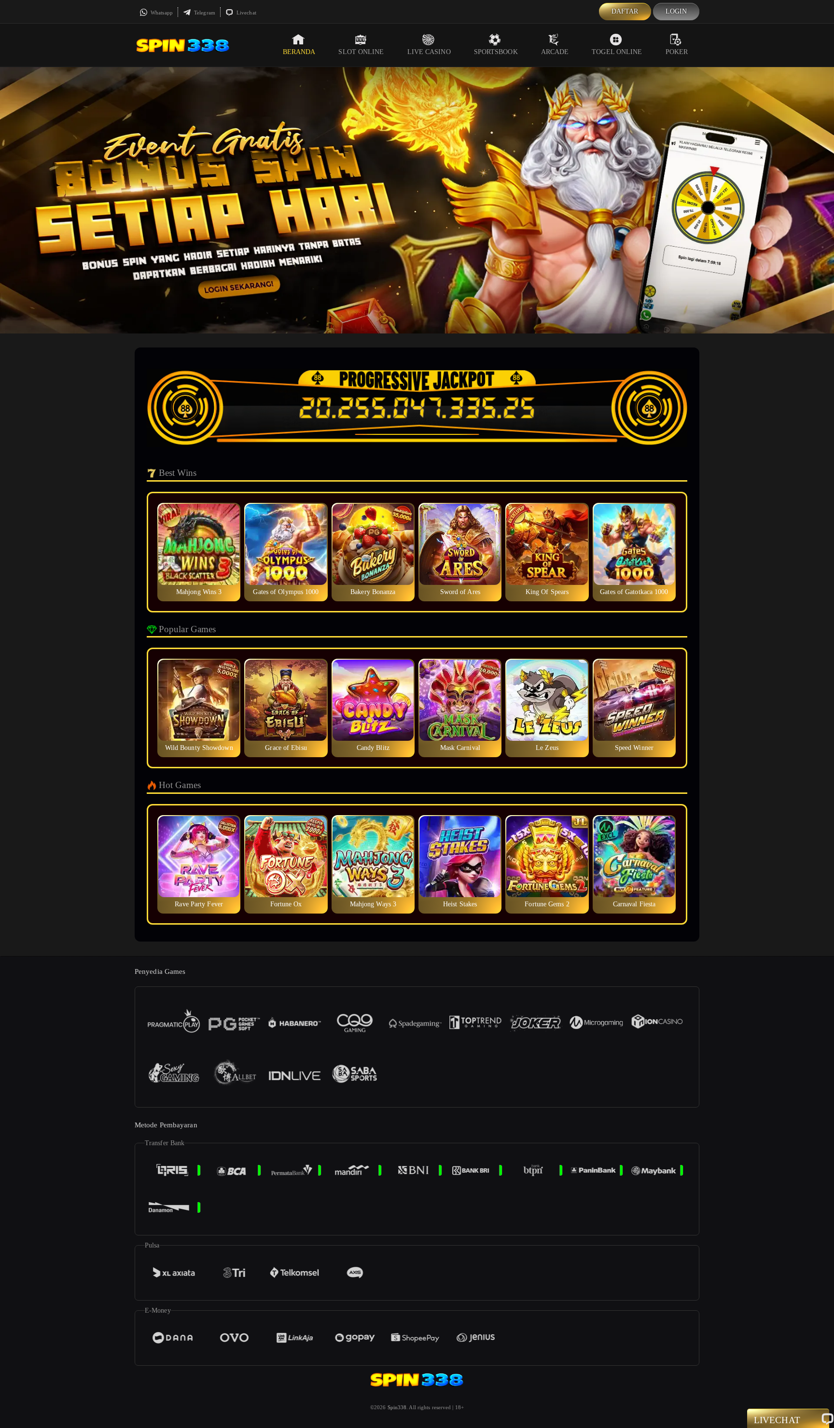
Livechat (245, 12)
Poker (677, 51)
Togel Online (617, 51)
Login (676, 11)
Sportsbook (496, 51)
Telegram (204, 12)
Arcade (555, 51)
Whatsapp (161, 12)
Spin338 (397, 1407)
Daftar (625, 11)
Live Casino (429, 51)
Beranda (299, 51)
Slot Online (361, 51)
